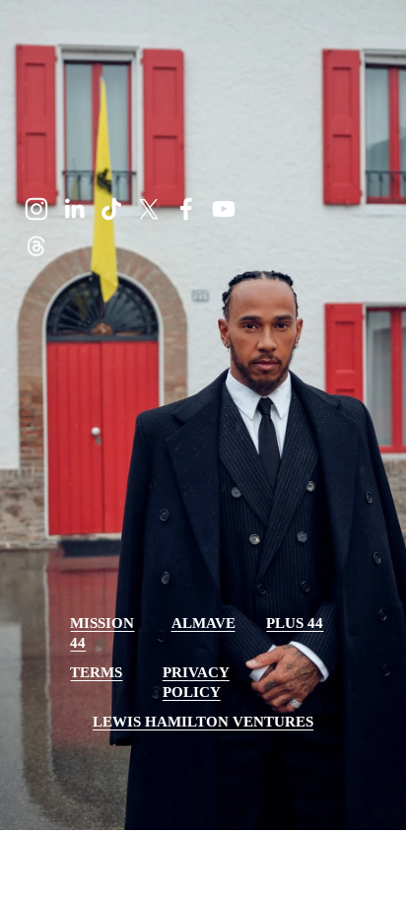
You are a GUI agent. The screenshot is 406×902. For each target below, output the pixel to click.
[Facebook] (186, 209)
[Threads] (36, 246)
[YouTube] (224, 209)
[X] (149, 209)
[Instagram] (36, 209)
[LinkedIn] (74, 209)
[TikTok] (111, 209)
